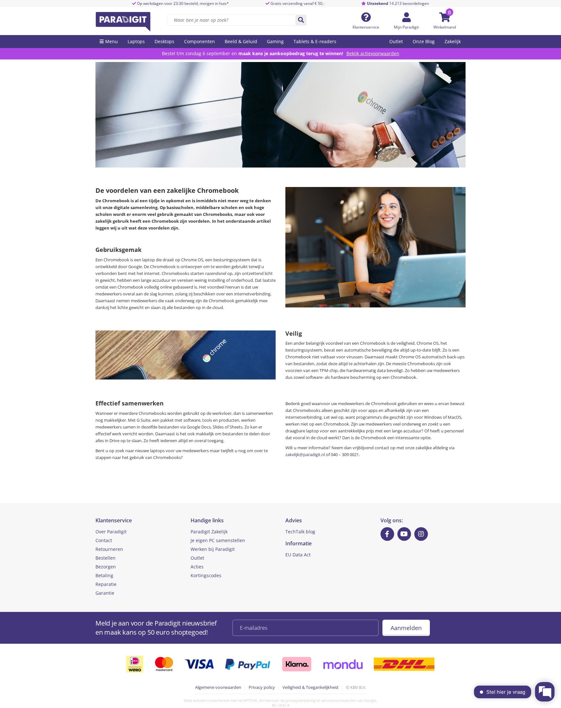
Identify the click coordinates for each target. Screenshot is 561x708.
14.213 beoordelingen (398, 3)
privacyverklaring (300, 700)
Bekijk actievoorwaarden (372, 53)
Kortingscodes (206, 575)
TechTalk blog (300, 531)
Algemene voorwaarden (218, 687)
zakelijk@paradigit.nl (305, 454)
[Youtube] (404, 534)
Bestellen (105, 558)
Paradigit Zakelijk (209, 531)
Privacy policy (262, 687)
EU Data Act (298, 555)
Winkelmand (444, 27)
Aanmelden (406, 628)
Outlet (396, 41)
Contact (103, 540)
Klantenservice (366, 27)
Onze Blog (424, 41)
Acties (197, 567)
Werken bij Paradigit (213, 549)
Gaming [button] (275, 41)
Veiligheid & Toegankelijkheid (310, 687)
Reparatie (106, 584)
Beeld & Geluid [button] (241, 41)
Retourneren (109, 549)
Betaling (104, 575)
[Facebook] (387, 534)
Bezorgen (105, 567)
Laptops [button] (136, 41)
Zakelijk (452, 41)
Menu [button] (111, 41)
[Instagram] (421, 534)
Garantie (104, 593)
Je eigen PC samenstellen (218, 540)
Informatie (298, 543)
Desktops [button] (164, 41)
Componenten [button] (199, 41)
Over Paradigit (111, 531)
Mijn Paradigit (406, 27)
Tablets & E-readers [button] (314, 41)
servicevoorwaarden (338, 700)
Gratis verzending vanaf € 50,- (297, 3)
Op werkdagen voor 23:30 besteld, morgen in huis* (182, 3)
